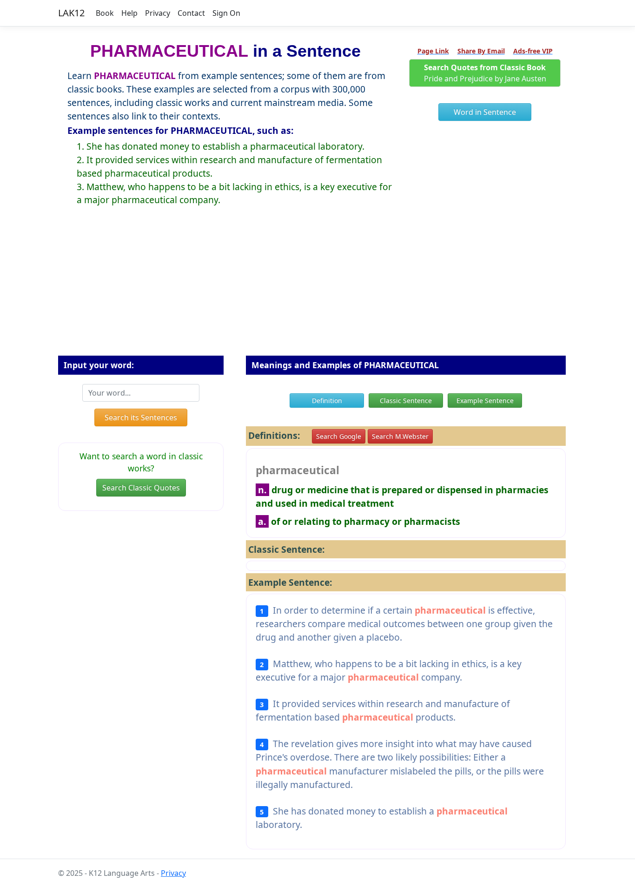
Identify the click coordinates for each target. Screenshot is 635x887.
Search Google (338, 436)
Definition (327, 400)
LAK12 (71, 13)
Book (105, 13)
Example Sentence (485, 400)
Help (129, 13)
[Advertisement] (317, 288)
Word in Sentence (485, 112)
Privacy (157, 13)
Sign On (226, 13)
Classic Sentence (406, 400)
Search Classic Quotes (141, 488)
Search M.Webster (400, 436)
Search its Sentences (141, 417)
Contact (191, 13)
